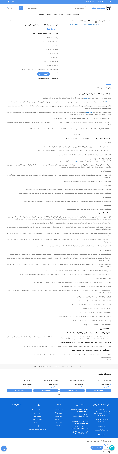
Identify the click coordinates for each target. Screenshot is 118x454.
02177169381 (105, 419)
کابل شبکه (89, 112)
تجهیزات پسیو (37, 413)
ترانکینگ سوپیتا (61, 367)
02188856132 (97, 419)
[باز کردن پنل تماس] (4, 448)
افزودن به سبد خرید (43, 74)
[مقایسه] (109, 452)
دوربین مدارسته (37, 423)
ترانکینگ (86, 98)
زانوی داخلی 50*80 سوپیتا (104, 381)
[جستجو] (21, 8)
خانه (110, 21)
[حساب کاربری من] (12, 8)
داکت (55, 367)
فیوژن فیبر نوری (58, 419)
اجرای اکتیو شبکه (59, 410)
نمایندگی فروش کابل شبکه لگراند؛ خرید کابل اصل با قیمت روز (80, 422)
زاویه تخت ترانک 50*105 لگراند (51, 381)
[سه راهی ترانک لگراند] (19, 378)
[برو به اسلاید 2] (58, 394)
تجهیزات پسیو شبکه (102, 21)
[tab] (108, 87)
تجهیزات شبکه (74, 161)
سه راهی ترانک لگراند (27, 381)
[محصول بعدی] (8, 21)
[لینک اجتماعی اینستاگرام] (13, 2)
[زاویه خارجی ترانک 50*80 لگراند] (72, 378)
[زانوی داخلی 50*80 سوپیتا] (98, 378)
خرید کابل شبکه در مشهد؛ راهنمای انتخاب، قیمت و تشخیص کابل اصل (79, 427)
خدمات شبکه (58, 426)
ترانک (106, 102)
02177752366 (101, 421)
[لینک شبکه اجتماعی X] (41, 367)
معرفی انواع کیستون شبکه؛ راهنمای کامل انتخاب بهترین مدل (79, 410)
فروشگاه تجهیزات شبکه (37, 410)
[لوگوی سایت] (101, 8)
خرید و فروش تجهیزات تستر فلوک (37, 429)
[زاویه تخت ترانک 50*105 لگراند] (46, 378)
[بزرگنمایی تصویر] (96, 22)
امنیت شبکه (58, 423)
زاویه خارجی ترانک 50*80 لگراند (77, 381)
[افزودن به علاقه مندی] (104, 452)
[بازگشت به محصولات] (10, 21)
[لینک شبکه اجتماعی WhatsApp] (11, 2)
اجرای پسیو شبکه (58, 413)
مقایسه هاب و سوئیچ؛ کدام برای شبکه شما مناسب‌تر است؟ (80, 433)
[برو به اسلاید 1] (59, 394)
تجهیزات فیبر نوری (37, 419)
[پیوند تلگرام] (8, 2)
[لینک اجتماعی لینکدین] (39, 367)
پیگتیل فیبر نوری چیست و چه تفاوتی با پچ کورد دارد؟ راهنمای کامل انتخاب (80, 416)
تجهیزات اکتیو (37, 416)
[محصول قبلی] (12, 21)
